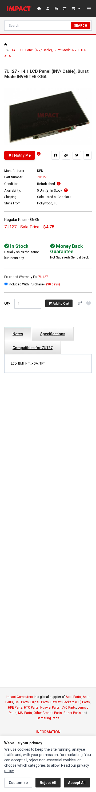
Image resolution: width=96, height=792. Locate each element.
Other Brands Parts (48, 713)
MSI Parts (25, 713)
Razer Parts (72, 713)
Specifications (52, 334)
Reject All (48, 783)
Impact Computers (19, 697)
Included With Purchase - (34, 284)
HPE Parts (15, 707)
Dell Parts (22, 702)
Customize (18, 783)
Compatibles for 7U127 (33, 348)
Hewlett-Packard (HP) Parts (70, 702)
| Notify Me (21, 155)
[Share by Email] (87, 155)
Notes (18, 334)
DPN (40, 171)
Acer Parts (73, 697)
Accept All (77, 783)
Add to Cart (60, 303)
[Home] (19, 8)
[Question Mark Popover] (39, 154)
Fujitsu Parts (39, 702)
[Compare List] (65, 8)
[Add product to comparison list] (80, 303)
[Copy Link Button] (66, 155)
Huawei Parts (50, 707)
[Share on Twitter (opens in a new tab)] (77, 155)
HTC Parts (31, 707)
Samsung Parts (48, 718)
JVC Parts (68, 707)
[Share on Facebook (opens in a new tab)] (55, 155)
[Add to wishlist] (88, 303)
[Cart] (76, 8)
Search (80, 25)
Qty (7, 303)
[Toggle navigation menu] (89, 8)
